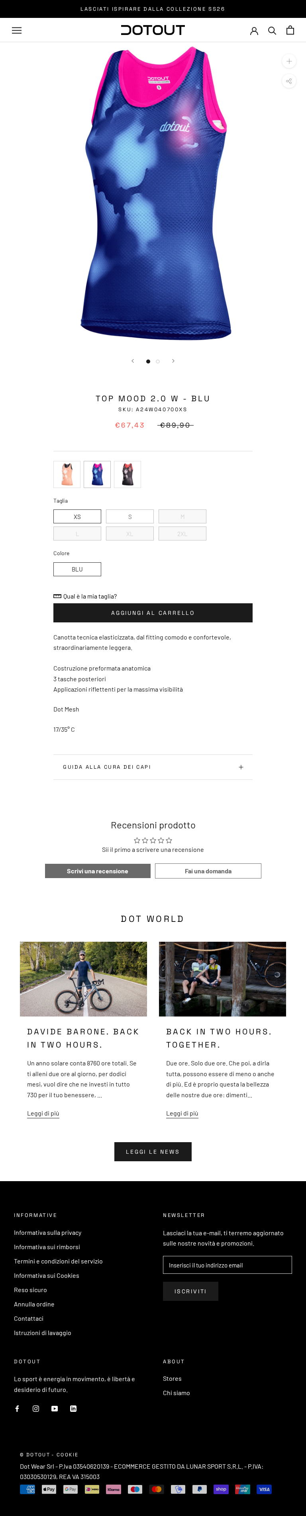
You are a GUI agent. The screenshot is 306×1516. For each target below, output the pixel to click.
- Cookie (64, 1455)
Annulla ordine (34, 1304)
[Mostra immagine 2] (158, 361)
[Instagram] (36, 1408)
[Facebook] (17, 1408)
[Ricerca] (272, 30)
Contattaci (28, 1318)
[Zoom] (289, 61)
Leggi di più (43, 1113)
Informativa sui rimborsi (47, 1246)
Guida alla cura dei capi (107, 767)
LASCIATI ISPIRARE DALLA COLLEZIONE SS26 (152, 9)
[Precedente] (132, 361)
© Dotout (35, 1455)
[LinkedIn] (73, 1408)
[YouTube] (54, 1408)
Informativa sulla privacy (47, 1232)
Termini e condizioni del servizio (58, 1261)
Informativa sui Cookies (46, 1275)
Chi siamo (176, 1392)
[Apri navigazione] (17, 30)
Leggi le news (153, 1151)
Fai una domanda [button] (208, 871)
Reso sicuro (30, 1289)
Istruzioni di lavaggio (42, 1332)
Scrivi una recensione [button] (97, 871)
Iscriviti (191, 1291)
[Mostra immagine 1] (148, 361)
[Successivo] (173, 361)
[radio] (66, 474)
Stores (172, 1378)
